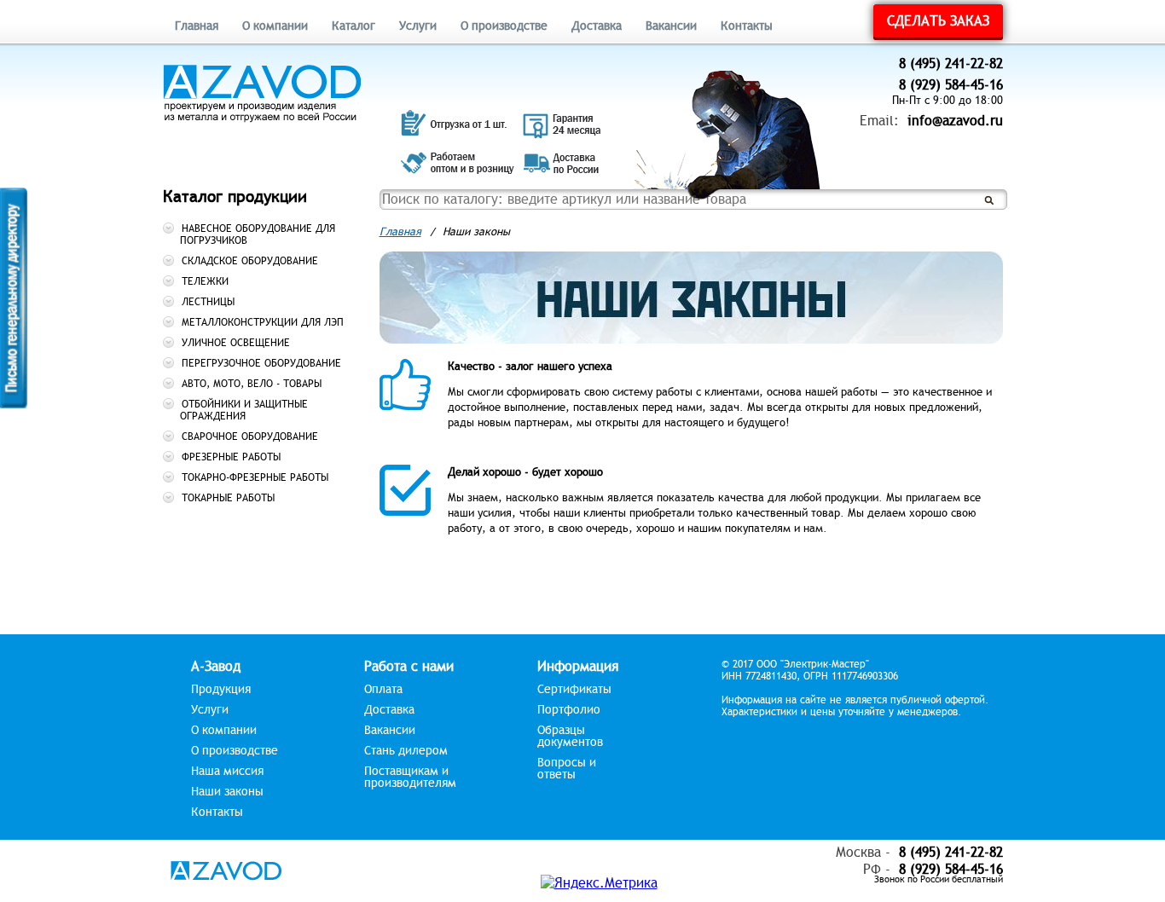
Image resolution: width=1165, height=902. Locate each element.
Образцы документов (570, 737)
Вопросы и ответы (566, 769)
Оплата (383, 690)
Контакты (747, 26)
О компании (275, 26)
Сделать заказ (938, 21)
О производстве (504, 26)
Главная (196, 26)
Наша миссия (227, 772)
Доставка (596, 26)
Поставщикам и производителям (410, 777)
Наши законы (227, 792)
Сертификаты (574, 690)
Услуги (418, 26)
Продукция (221, 690)
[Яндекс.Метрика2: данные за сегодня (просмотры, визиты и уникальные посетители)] (599, 883)
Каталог (353, 26)
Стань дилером (406, 751)
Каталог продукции (235, 196)
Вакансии (671, 26)
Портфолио (568, 710)
